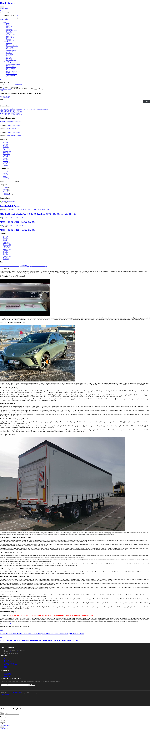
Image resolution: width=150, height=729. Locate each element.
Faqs (5, 666)
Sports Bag (9, 76)
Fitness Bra (9, 43)
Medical (33, 266)
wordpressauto (5, 97)
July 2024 (5, 158)
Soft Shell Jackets (10, 34)
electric (18, 266)
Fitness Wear (8, 676)
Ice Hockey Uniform (11, 71)
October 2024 (6, 154)
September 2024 (7, 155)
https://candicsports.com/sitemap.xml (14, 623)
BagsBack (8, 39)
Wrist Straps (9, 58)
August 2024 (6, 156)
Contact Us (7, 667)
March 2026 (6, 148)
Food (28, 266)
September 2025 (7, 152)
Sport (46, 266)
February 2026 (6, 149)
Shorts (4, 176)
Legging (8, 44)
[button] (75, 10)
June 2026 (5, 144)
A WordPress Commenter (6, 121)
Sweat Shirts (9, 32)
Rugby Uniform (10, 72)
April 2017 (6, 165)
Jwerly (31, 266)
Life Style (5, 174)
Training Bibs (9, 51)
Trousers (8, 33)
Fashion (5, 173)
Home (1, 89)
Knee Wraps (9, 55)
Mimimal (37, 266)
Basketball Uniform (11, 67)
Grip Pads (8, 57)
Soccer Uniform (10, 65)
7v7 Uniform (9, 62)
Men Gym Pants (10, 48)
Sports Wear (7, 673)
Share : (1, 629)
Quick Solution (5, 694)
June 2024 (5, 159)
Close (1, 11)
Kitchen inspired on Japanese (13, 135)
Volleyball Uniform (11, 69)
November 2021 (7, 162)
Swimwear (5, 177)
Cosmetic (11, 266)
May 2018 (5, 163)
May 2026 (5, 145)
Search (1, 99)
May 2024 (5, 161)
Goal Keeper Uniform (11, 74)
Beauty (8, 266)
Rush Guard (9, 53)
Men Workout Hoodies (12, 46)
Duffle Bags (9, 36)
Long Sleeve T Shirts (11, 30)
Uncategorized (7, 89)
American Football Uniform (13, 64)
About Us (6, 660)
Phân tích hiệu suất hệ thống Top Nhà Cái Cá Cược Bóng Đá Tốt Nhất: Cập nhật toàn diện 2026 (24, 109)
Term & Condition (9, 663)
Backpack (5, 171)
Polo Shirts (9, 26)
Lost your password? (5, 725)
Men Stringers (9, 47)
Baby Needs (4, 266)
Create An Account (4, 728)
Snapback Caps (10, 37)
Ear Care (15, 266)
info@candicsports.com (14, 652)
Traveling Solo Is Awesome (13, 125)
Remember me (5, 723)
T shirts (8, 25)
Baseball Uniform (10, 68)
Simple (43, 266)
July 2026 (5, 142)
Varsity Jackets (10, 40)
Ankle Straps (9, 54)
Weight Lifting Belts (11, 60)
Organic (40, 266)
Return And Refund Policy (11, 665)
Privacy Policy (8, 662)
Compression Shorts (11, 50)
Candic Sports (7, 3)
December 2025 (7, 151)
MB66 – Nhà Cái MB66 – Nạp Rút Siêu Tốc (11, 110)
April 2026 (6, 147)
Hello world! (17, 121)
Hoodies (8, 27)
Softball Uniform (10, 75)
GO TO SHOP (18, 15)
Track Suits (9, 29)
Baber (1, 266)
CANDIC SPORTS (16, 693)
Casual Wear (7, 674)
